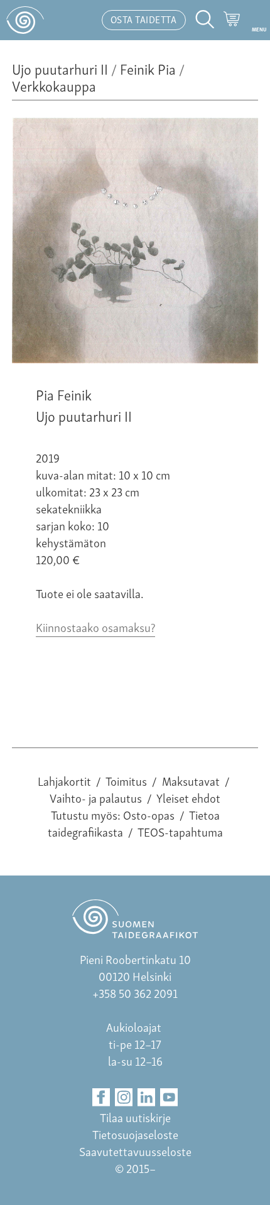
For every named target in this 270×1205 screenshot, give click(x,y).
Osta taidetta (144, 18)
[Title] (135, 358)
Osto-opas (149, 814)
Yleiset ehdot (188, 797)
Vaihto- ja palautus (96, 797)
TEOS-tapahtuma (180, 831)
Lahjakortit (64, 780)
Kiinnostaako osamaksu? (95, 626)
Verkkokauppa (54, 85)
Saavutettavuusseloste (135, 1150)
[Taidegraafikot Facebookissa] (101, 1097)
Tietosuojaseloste (135, 1133)
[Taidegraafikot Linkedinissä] (147, 1097)
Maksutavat (191, 780)
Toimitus (126, 780)
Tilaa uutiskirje (135, 1117)
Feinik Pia (148, 68)
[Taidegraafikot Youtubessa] (169, 1097)
